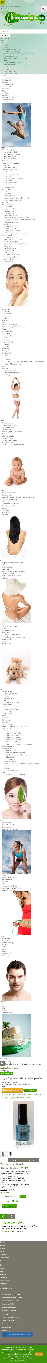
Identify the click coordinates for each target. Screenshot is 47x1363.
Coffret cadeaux (7, 1012)
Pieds (4, 329)
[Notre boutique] (23, 2)
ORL (5, 76)
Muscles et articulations (10, 829)
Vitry (24, 1167)
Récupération (7, 827)
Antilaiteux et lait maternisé (11, 635)
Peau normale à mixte (11, 174)
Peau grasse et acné (11, 183)
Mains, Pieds (8, 713)
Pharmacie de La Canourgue (10, 6)
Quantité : (8, 1196)
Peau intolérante (10, 180)
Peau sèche (8, 176)
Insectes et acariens (9, 102)
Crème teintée (9, 259)
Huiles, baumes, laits (11, 709)
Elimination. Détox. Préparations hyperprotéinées (21, 763)
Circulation (7, 67)
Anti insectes (6, 643)
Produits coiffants (8, 506)
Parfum (4, 947)
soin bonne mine (9, 187)
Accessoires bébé (8, 442)
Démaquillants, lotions (12, 702)
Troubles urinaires (10, 65)
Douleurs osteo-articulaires (13, 62)
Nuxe (5, 338)
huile (5, 318)
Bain (3, 322)
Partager (31, 1160)
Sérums (6, 696)
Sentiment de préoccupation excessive (18, 744)
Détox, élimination (8, 890)
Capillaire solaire (8, 573)
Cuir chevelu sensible (9, 499)
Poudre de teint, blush (12, 255)
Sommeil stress (7, 100)
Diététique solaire (8, 578)
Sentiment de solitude (12, 737)
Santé (2, 41)
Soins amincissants (9, 877)
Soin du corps (7, 705)
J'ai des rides (6, 189)
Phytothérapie (7, 724)
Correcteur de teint (11, 257)
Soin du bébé (6, 429)
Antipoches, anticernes (12, 228)
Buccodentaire (7, 82)
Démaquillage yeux (10, 226)
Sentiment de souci (11, 731)
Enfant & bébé (7, 567)
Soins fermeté (7, 879)
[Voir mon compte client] (2, 1063)
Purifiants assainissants (10, 97)
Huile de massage (10, 370)
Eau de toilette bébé (9, 440)
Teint (5, 700)
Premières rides (9, 193)
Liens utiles (6, 1327)
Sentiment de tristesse (12, 742)
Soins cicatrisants (10, 185)
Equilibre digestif (10, 750)
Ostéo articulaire (10, 761)
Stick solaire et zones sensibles (13, 571)
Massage (5, 368)
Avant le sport (7, 822)
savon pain (7, 311)
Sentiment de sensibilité (12, 739)
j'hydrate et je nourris (9, 169)
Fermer (39, 1354)
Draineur (5, 881)
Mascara (7, 246)
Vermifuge (5, 632)
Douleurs (5, 95)
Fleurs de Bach (7, 729)
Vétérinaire (4, 624)
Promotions (4, 1058)
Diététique (5, 722)
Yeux (5, 60)
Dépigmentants (9, 209)
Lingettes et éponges (11, 158)
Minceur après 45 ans (9, 886)
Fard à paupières (10, 248)
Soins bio (5, 508)
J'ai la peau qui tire (10, 215)
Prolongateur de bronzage (11, 576)
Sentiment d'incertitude (12, 733)
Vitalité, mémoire (10, 71)
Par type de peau (8, 211)
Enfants (6, 768)
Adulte (6, 45)
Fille (5, 357)
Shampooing (6, 495)
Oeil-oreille (6, 628)
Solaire (2, 560)
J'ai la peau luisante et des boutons (16, 217)
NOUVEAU (3, 1284)
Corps (2, 307)
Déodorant (6, 349)
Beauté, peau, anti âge (12, 51)
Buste (4, 366)
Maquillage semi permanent (14, 239)
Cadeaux (3, 1002)
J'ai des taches (7, 204)
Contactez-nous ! (8, 1321)
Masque (6, 165)
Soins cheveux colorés (10, 504)
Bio (1, 689)
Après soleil (6, 569)
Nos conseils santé (9, 1307)
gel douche (8, 314)
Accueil (5, 1094)
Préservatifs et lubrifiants (13, 364)
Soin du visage (7, 691)
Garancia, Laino (9, 342)
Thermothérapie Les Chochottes (13, 774)
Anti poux (5, 515)
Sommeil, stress (9, 69)
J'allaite (4, 434)
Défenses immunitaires (12, 78)
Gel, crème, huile (10, 156)
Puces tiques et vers (9, 626)
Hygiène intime (7, 353)
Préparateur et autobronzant (12, 563)
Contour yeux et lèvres (12, 231)
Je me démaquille (8, 150)
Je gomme (6, 320)
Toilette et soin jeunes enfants (13, 445)
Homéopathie (7, 80)
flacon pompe (9, 316)
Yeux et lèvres (7, 224)
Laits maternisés (8, 436)
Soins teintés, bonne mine (13, 200)
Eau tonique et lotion (11, 152)
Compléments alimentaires (11, 49)
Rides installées (9, 196)
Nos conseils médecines (11, 1294)
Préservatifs (6, 954)
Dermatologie (7, 639)
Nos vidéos (6, 1330)
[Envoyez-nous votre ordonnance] (44, 9)
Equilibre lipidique (10, 757)
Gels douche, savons (11, 707)
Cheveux (3, 490)
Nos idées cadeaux (9, 1310)
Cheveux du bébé (8, 427)
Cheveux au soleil (8, 510)
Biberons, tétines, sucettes (12, 432)
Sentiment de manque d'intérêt (15, 735)
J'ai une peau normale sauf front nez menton (20, 220)
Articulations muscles (11, 373)
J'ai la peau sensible (11, 222)
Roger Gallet (8, 335)
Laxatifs (4, 641)
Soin (5, 172)
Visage (2, 148)
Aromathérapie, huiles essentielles (14, 726)
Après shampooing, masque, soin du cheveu (18, 497)
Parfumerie (6, 333)
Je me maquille (7, 235)
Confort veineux (9, 759)
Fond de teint (8, 252)
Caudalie (7, 340)
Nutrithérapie (6, 748)
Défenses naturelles (11, 770)
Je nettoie (5, 161)
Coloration (5, 501)
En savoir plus (5, 1192)
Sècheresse (8, 359)
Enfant (6, 47)
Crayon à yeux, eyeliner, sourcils (15, 244)
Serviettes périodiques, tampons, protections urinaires (24, 362)
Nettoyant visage (8, 943)
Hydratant (5, 956)
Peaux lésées (6, 89)
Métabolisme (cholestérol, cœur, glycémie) (19, 54)
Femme (6, 355)
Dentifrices (8, 86)
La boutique (6, 1314)
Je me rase (6, 938)
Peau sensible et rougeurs (13, 178)
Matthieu (7, 344)
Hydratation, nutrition (9, 324)
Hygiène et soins (8, 630)
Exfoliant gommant (10, 167)
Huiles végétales (8, 746)
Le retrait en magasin (10, 1317)
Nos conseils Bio (8, 1304)
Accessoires (8, 261)
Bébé (2, 421)
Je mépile (5, 351)
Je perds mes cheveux (10, 493)
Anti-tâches (8, 207)
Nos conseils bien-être (11, 1301)
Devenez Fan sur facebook (19, 1335)
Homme (6, 346)
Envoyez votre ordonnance (12, 1324)
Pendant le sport (8, 825)
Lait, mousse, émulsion (12, 154)
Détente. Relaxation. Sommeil (14, 753)
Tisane (4, 772)
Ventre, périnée (9, 375)
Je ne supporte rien (11, 213)
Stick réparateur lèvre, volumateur (16, 233)
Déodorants (8, 711)
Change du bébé (8, 438)
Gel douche (6, 940)
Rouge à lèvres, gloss (11, 241)
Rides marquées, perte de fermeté (16, 198)
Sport (2, 820)
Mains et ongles (7, 331)
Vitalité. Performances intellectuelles (17, 755)
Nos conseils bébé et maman (13, 1298)
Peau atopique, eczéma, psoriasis (14, 327)
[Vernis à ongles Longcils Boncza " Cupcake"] (3, 1154)
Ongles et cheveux (10, 56)
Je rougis (5, 202)
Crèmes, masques (10, 694)
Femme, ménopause (11, 73)
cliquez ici (21, 1361)
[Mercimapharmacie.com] (23, 18)
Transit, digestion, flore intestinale (16, 58)
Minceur (3, 875)
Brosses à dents (9, 84)
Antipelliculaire (6, 1288)
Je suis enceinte (8, 423)
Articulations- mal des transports (13, 637)
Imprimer (16, 1160)
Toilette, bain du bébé (10, 425)
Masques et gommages (10, 163)
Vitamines (5, 43)
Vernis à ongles (9, 250)
